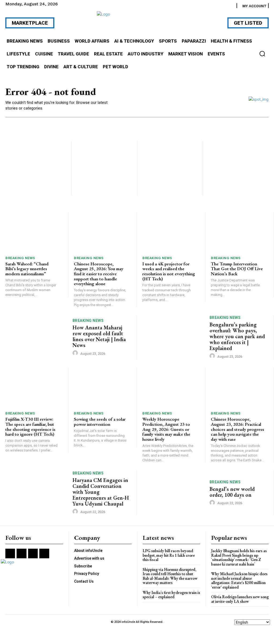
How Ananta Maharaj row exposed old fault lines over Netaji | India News (99, 336)
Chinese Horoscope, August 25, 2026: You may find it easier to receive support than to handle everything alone (98, 274)
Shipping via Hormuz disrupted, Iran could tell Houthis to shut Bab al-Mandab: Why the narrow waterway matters (170, 576)
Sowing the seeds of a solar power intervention (99, 421)
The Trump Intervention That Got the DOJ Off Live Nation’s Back (237, 269)
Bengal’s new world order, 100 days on (232, 491)
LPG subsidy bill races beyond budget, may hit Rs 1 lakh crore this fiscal (169, 555)
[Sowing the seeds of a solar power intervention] (102, 388)
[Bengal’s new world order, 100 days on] (174, 493)
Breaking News (20, 258)
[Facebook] (10, 553)
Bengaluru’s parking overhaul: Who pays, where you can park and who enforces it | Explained (237, 336)
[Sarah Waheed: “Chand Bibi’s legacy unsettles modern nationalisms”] (34, 232)
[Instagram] (21, 553)
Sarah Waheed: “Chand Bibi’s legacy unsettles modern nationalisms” (26, 269)
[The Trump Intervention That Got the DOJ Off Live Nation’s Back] (239, 232)
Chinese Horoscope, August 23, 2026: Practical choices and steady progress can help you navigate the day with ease (237, 429)
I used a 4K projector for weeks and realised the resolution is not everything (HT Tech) (168, 271)
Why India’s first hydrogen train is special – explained (171, 595)
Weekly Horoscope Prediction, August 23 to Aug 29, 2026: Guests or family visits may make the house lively (166, 429)
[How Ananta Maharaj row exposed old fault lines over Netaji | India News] (36, 337)
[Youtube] (44, 553)
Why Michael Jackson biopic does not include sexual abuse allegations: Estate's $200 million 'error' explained (239, 580)
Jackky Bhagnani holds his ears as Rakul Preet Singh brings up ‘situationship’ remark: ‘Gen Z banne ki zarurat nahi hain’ (239, 557)
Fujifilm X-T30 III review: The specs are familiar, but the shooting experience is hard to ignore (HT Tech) (30, 426)
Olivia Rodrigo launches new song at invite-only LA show (240, 599)
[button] (262, 53)
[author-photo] (76, 353)
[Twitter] (33, 553)
